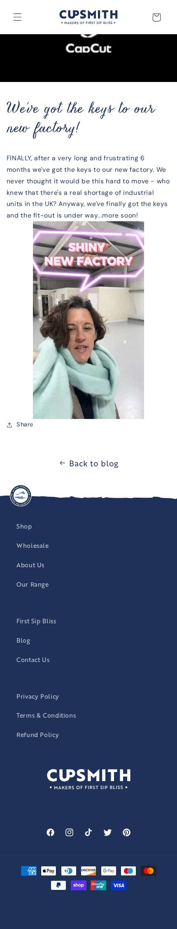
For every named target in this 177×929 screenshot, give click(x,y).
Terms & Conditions (46, 715)
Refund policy (140, 903)
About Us (30, 565)
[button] (17, 17)
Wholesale (32, 545)
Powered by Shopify (90, 902)
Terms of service (113, 916)
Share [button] (24, 424)
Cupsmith (52, 902)
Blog (23, 640)
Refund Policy (37, 734)
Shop (24, 526)
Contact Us (32, 659)
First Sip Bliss (36, 621)
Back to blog (94, 463)
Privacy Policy (37, 696)
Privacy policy (68, 916)
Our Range (32, 584)
